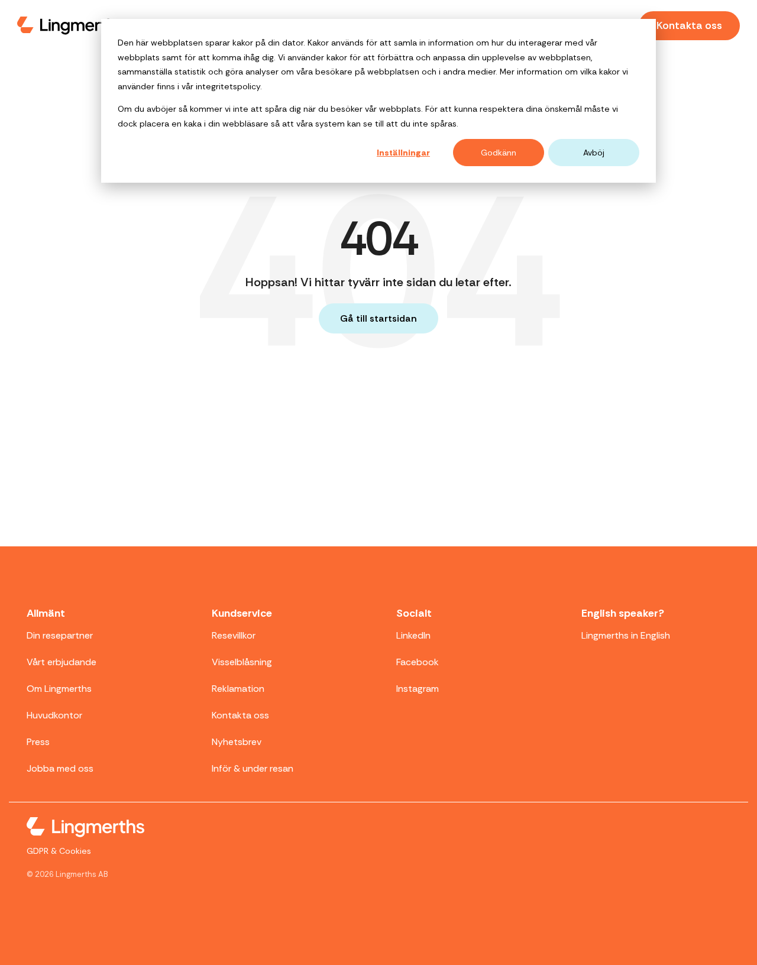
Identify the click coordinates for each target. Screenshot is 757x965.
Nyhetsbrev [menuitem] (236, 742)
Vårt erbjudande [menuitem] (61, 662)
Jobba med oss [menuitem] (60, 768)
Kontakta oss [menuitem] (240, 715)
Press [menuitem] (38, 742)
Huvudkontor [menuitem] (54, 715)
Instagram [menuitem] (417, 688)
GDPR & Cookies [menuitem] (59, 851)
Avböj (593, 152)
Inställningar (403, 152)
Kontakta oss (689, 25)
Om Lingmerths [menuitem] (59, 688)
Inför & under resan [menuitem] (252, 768)
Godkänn (498, 152)
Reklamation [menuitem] (238, 688)
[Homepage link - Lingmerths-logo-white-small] (85, 829)
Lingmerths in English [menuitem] (625, 635)
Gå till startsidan (378, 318)
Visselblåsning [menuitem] (242, 662)
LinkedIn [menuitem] (413, 635)
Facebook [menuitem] (417, 662)
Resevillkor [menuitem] (233, 635)
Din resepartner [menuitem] (60, 635)
